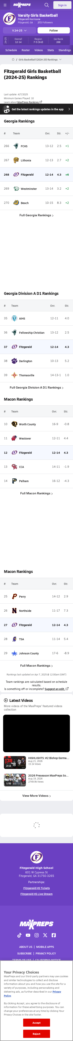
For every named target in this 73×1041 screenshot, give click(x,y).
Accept (37, 1022)
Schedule (11, 50)
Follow (53, 30)
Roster (26, 50)
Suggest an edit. (55, 689)
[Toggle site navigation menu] (5, 5)
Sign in (62, 5)
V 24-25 (17, 30)
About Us (25, 947)
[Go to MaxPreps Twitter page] (45, 935)
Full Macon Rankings (35, 493)
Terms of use (21, 960)
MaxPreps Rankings (28, 102)
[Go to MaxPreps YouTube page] (28, 935)
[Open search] (47, 5)
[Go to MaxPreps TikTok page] (19, 935)
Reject (36, 1034)
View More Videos (35, 795)
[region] (36, 1000)
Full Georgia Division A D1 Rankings (35, 387)
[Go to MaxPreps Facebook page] (53, 935)
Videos (38, 50)
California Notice (48, 960)
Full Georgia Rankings (35, 215)
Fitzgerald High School (36, 867)
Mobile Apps (45, 947)
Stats (50, 50)
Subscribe (24, 953)
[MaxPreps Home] (22, 5)
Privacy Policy (46, 953)
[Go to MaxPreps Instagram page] (36, 935)
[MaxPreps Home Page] (13, 59)
